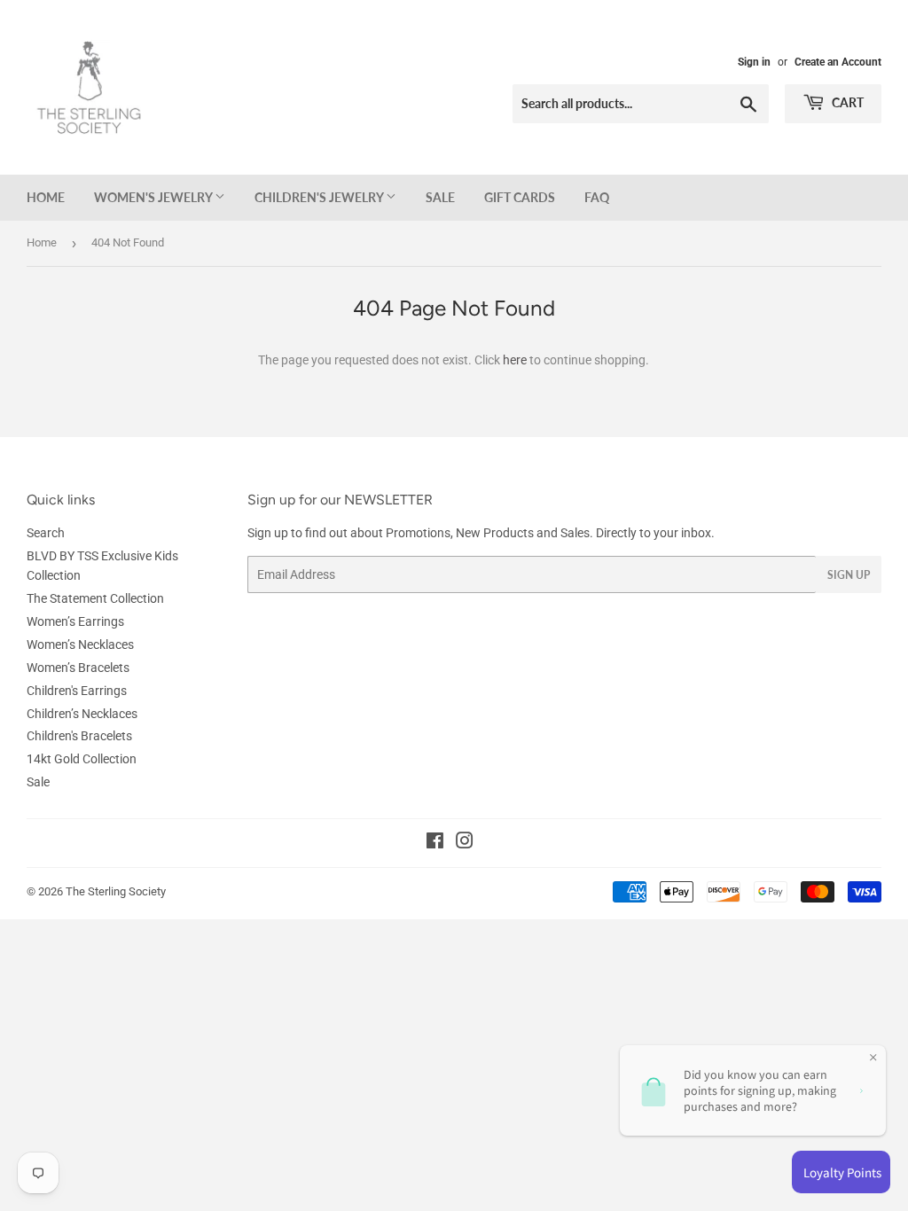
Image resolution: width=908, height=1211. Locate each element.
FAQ (596, 197)
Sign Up (848, 575)
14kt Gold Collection (82, 759)
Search (46, 533)
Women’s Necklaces (80, 644)
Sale (440, 197)
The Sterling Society (116, 891)
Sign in (754, 62)
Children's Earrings (77, 691)
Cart (846, 102)
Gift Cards (519, 197)
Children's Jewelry (320, 197)
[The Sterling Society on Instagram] (465, 843)
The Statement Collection (95, 598)
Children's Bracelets (79, 736)
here (515, 360)
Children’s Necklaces (82, 714)
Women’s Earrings (75, 621)
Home (46, 197)
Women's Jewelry (154, 197)
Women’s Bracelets (78, 667)
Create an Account (837, 62)
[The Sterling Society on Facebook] (435, 843)
